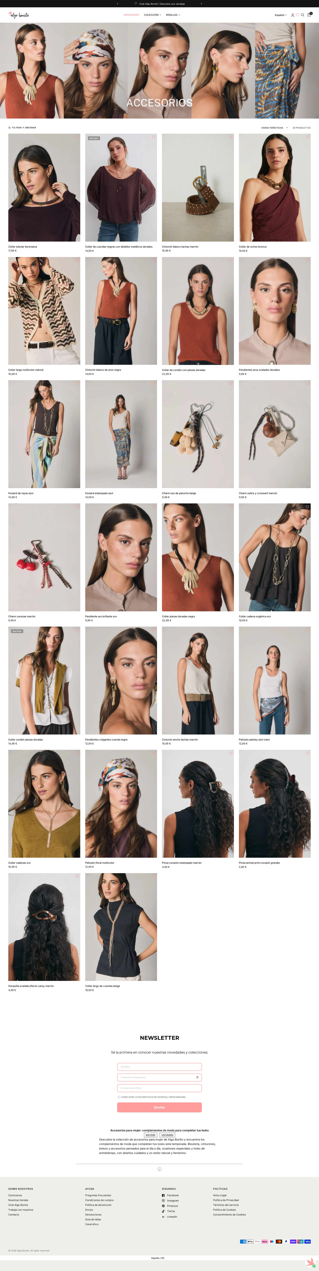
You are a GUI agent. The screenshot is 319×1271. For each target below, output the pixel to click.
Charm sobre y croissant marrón (258, 493)
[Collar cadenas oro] (44, 804)
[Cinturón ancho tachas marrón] (198, 681)
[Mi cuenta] (292, 15)
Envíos (89, 1209)
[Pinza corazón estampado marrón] (198, 804)
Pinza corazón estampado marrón (182, 862)
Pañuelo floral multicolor (99, 862)
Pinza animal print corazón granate (259, 862)
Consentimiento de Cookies (229, 1214)
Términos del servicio (226, 1204)
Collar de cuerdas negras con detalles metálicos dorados (119, 246)
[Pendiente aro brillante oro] (121, 557)
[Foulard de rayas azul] (44, 434)
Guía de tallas (93, 1219)
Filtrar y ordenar (24, 127)
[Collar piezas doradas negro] (198, 557)
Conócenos (15, 1195)
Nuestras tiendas (18, 1200)
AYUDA (89, 1189)
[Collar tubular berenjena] (44, 188)
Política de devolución (98, 1204)
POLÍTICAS (220, 1189)
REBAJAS (172, 14)
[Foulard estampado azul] (121, 434)
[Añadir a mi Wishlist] (77, 137)
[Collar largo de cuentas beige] (121, 927)
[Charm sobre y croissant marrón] (275, 434)
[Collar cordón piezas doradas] (44, 681)
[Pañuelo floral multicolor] (121, 804)
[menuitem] (131, 15)
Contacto (13, 1214)
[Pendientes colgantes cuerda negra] (121, 681)
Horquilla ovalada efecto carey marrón (31, 986)
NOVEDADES (131, 14)
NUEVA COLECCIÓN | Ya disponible (159, 3)
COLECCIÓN (151, 14)
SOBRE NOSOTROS (20, 1189)
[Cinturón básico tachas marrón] (198, 188)
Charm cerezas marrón (21, 616)
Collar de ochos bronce (253, 246)
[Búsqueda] (302, 15)
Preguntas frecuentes (98, 1195)
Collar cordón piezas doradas (25, 739)
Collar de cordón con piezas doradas (183, 370)
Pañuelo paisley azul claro (254, 739)
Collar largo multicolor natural (25, 369)
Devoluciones (93, 1214)
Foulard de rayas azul (20, 493)
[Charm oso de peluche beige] (198, 434)
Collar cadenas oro (19, 862)
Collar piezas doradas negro (178, 616)
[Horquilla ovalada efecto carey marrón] (44, 927)
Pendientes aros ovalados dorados (259, 369)
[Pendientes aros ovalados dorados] (275, 311)
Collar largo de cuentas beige (102, 986)
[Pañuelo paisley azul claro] (275, 681)
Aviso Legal (219, 1195)
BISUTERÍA (150, 1135)
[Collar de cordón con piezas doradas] (198, 311)
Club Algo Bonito (18, 1204)
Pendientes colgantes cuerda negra (106, 739)
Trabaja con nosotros (20, 1209)
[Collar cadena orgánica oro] (275, 557)
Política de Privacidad (226, 1200)
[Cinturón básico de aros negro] (121, 311)
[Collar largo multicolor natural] (44, 311)
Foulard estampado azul (99, 493)
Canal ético (92, 1224)
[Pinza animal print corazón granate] (275, 804)
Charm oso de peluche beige (179, 493)
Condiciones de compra (99, 1200)
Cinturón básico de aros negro (103, 369)
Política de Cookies (224, 1209)
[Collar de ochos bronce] (275, 188)
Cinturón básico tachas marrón (180, 246)
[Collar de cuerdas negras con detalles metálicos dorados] (121, 188)
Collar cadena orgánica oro (255, 616)
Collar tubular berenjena (22, 246)
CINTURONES (167, 1135)
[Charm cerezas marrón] (44, 557)
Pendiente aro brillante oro (101, 616)
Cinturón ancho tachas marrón (180, 739)
